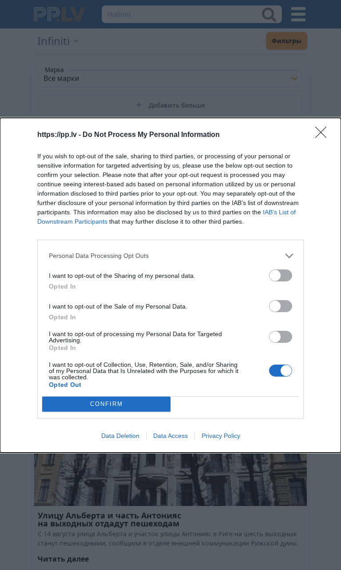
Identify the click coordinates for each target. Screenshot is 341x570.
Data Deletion (120, 435)
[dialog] (170, 285)
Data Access (170, 435)
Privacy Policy (221, 435)
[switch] (280, 275)
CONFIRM (106, 404)
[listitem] (170, 256)
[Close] (323, 135)
